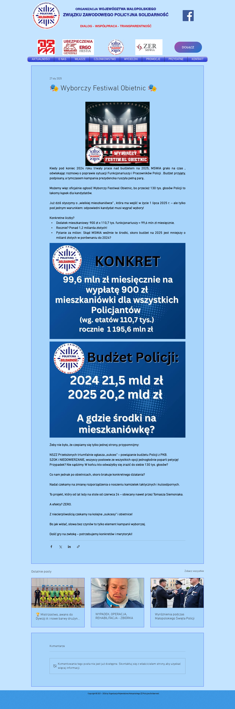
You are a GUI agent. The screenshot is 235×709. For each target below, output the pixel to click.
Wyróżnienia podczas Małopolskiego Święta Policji (174, 616)
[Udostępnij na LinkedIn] (69, 546)
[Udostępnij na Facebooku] (51, 546)
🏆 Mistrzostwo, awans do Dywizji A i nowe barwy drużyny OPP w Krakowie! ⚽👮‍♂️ (57, 617)
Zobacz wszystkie (194, 571)
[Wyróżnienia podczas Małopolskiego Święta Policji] (177, 593)
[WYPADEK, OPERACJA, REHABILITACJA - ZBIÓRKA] (117, 593)
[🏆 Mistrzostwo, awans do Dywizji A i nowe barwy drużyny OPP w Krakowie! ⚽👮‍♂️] (57, 593)
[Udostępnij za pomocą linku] (78, 546)
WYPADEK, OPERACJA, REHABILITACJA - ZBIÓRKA (114, 616)
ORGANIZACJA (87, 9)
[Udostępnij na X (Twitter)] (60, 546)
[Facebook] (188, 15)
